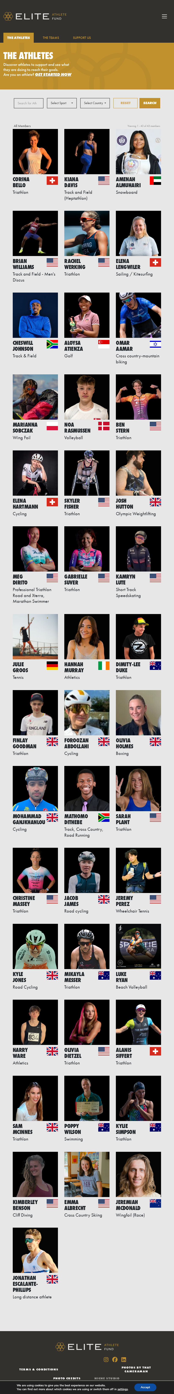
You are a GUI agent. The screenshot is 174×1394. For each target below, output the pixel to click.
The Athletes (18, 37)
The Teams (51, 37)
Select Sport (58, 103)
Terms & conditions (38, 1369)
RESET (125, 103)
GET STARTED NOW (53, 74)
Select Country (93, 103)
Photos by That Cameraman (136, 1369)
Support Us (82, 37)
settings (123, 1389)
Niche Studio (106, 1378)
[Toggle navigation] (164, 16)
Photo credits (67, 1378)
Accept (145, 1387)
